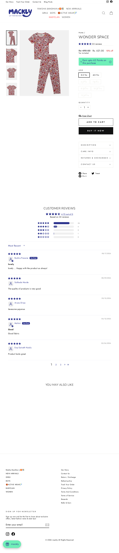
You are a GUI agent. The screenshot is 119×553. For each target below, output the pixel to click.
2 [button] (56, 364)
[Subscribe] (47, 525)
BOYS (52, 13)
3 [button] (60, 364)
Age (81, 70)
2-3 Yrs (84, 75)
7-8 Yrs (96, 81)
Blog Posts (48, 2)
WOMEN (66, 17)
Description (88, 145)
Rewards (64, 499)
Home (81, 32)
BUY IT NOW (95, 130)
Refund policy (66, 481)
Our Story (9, 2)
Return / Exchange (68, 477)
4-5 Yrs (96, 75)
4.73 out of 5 (67, 214)
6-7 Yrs (84, 81)
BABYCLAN (54, 17)
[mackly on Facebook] (13, 534)
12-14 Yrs (85, 95)
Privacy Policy (66, 488)
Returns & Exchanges (94, 158)
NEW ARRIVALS (74, 8)
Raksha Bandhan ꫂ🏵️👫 (50, 8)
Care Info (87, 151)
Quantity (84, 103)
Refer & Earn (66, 503)
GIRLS (45, 13)
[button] (85, 43)
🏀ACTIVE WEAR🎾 (67, 13)
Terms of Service (67, 495)
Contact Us (37, 2)
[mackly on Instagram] (7, 534)
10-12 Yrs (98, 88)
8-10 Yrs (84, 88)
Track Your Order (23, 2)
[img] (14, 253)
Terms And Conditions (70, 492)
